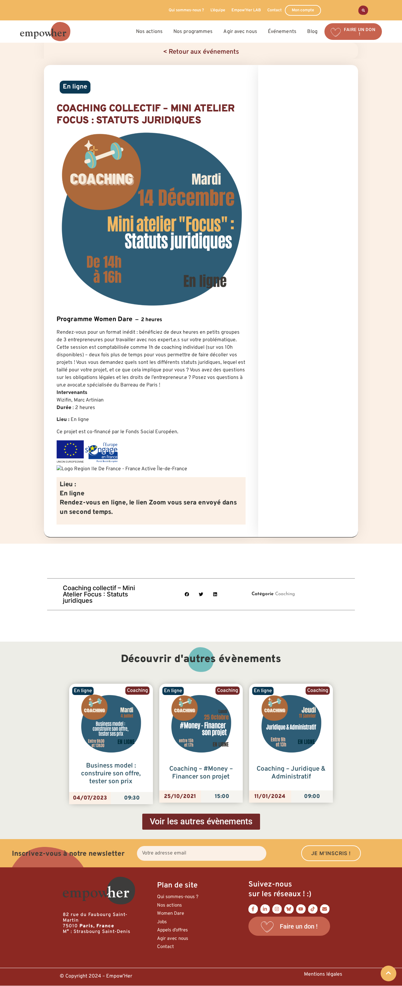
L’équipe (217, 10)
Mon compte (303, 10)
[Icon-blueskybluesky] (289, 908)
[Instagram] (277, 908)
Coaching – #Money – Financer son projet (201, 773)
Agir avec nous (172, 939)
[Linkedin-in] (265, 908)
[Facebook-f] (253, 908)
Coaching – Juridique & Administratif (291, 773)
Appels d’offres (172, 930)
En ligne (75, 87)
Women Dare (170, 914)
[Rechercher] (363, 10)
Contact (274, 10)
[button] (187, 594)
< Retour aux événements (201, 52)
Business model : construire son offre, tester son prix (111, 774)
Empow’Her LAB (246, 10)
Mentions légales (323, 974)
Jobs (162, 922)
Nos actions (169, 905)
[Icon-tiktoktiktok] (313, 908)
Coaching (285, 594)
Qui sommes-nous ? (186, 10)
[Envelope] (324, 908)
